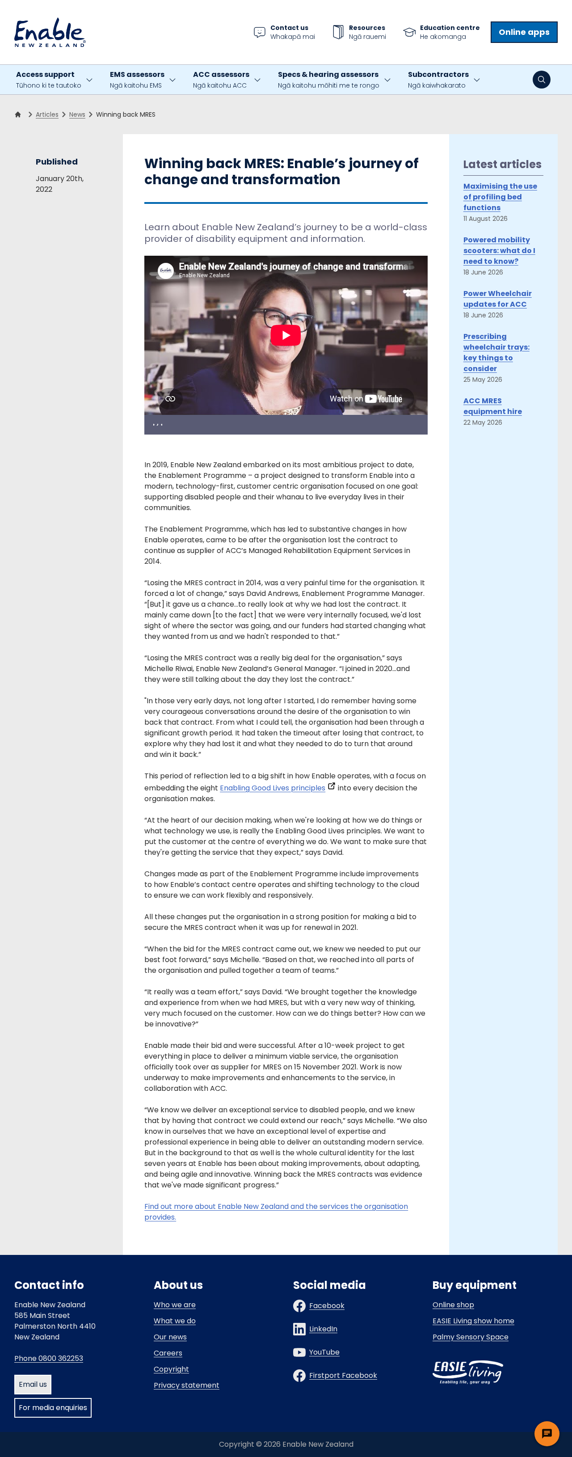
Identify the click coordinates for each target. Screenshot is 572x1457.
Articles (47, 114)
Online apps (524, 32)
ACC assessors (221, 79)
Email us (33, 1384)
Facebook (327, 1306)
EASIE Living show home (473, 1321)
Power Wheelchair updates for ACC (497, 298)
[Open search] (542, 80)
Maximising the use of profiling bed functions (500, 197)
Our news (170, 1337)
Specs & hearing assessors (328, 79)
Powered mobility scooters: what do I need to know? (499, 250)
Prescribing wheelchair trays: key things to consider (496, 352)
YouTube (324, 1352)
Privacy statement (186, 1385)
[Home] (19, 114)
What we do (175, 1321)
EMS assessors (137, 79)
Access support (48, 79)
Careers (168, 1353)
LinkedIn (323, 1329)
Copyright (171, 1369)
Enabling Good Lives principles (272, 788)
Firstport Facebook (343, 1375)
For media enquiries (53, 1407)
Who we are (175, 1305)
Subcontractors (438, 79)
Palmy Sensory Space (471, 1337)
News (77, 114)
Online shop (453, 1305)
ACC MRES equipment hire (492, 406)
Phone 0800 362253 (48, 1358)
